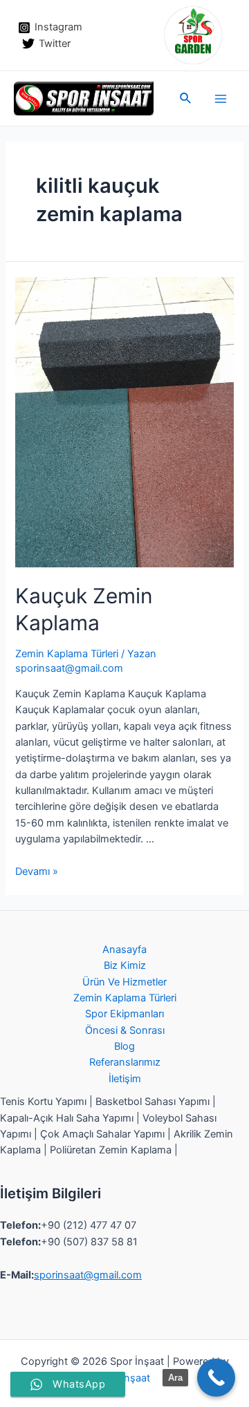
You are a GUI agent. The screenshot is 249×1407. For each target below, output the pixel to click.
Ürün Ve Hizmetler (124, 982)
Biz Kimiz (125, 965)
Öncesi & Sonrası (125, 1030)
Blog (124, 1046)
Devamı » (36, 871)
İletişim (125, 1079)
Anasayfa (124, 949)
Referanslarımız (124, 1062)
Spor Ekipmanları (124, 1014)
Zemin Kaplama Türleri (66, 654)
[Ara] (216, 1378)
